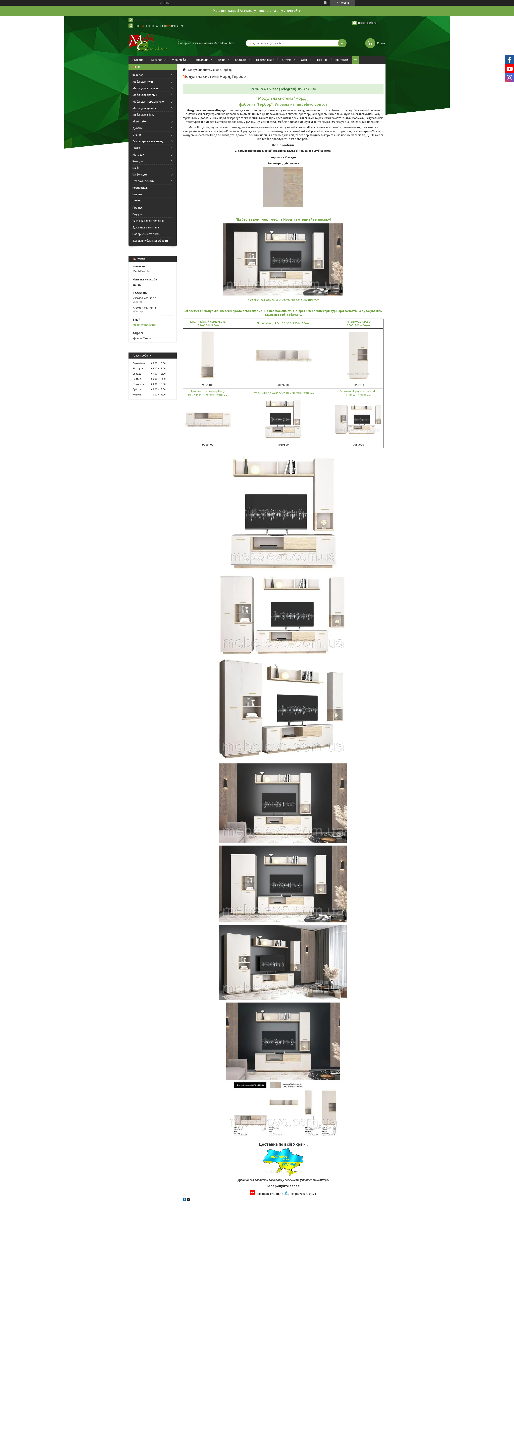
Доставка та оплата (146, 227)
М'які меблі (179, 59)
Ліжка (136, 148)
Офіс (304, 59)
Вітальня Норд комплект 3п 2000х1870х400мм (283, 393)
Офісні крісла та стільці (148, 141)
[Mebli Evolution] (151, 43)
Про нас (322, 59)
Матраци (138, 154)
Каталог (156, 59)
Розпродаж (140, 187)
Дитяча (286, 59)
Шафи (136, 167)
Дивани (138, 128)
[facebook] (184, 1200)
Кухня (221, 59)
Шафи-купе (140, 174)
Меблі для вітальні (145, 88)
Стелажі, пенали (143, 181)
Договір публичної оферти (150, 240)
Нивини (137, 194)
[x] (188, 1200)
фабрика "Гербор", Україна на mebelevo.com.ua (283, 104)
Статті (137, 201)
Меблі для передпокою (148, 101)
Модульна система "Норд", (283, 98)
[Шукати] (342, 43)
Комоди (138, 161)
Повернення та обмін (146, 234)
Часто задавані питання (148, 220)
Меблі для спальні (145, 95)
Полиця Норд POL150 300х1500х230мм (283, 323)
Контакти (342, 59)
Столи (137, 134)
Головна (138, 59)
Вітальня (202, 59)
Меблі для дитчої (144, 108)
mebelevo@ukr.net (144, 324)
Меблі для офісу (143, 114)
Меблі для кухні (143, 81)
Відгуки (138, 214)
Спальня (240, 59)
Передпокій (264, 59)
